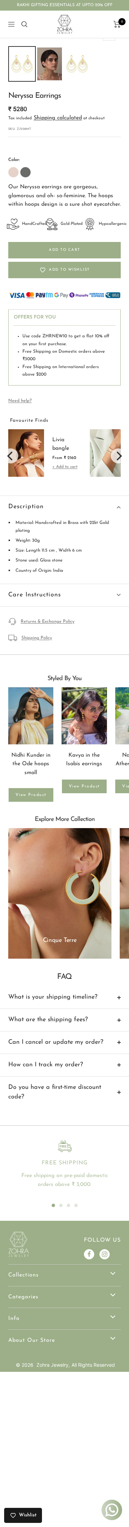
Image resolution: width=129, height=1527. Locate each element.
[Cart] (117, 24)
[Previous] (10, 455)
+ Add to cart (64, 467)
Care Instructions (34, 595)
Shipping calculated (58, 118)
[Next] (118, 455)
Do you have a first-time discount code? (54, 1092)
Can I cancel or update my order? (55, 1042)
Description (26, 507)
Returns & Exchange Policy (47, 621)
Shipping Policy (36, 638)
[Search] (24, 24)
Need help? (20, 400)
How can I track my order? (45, 1065)
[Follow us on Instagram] (104, 1254)
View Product (30, 795)
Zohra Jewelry (52, 1365)
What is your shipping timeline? (52, 997)
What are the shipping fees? (48, 1020)
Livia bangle (60, 444)
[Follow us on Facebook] (89, 1254)
